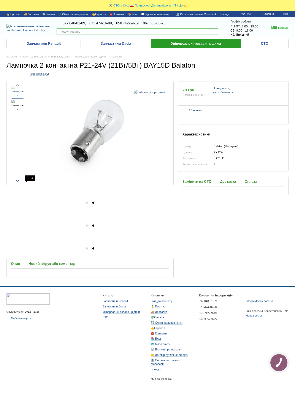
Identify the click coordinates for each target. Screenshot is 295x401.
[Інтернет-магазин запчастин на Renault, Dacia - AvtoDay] (28, 298)
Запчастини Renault (44, 43)
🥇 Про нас (13, 14)
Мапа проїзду (254, 315)
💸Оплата (48, 14)
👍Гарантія (99, 14)
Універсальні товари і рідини (196, 43)
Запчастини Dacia (116, 43)
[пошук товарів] (214, 31)
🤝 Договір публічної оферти (169, 354)
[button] (291, 5)
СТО (264, 43)
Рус (249, 14)
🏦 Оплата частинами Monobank (196, 14)
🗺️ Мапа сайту (160, 344)
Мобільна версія (20, 318)
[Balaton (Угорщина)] (149, 92)
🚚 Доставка (31, 14)
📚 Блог (133, 14)
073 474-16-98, (101, 23)
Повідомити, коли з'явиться (223, 90)
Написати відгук (39, 73)
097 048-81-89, (74, 23)
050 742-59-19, (128, 23)
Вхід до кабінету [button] (161, 301)
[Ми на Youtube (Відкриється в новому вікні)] (235, 14)
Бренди (224, 14)
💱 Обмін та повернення (73, 14)
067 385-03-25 (154, 23)
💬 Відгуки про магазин (155, 14)
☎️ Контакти (117, 14)
